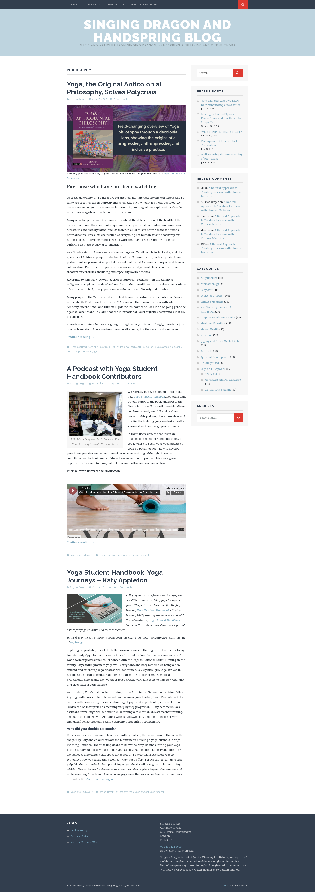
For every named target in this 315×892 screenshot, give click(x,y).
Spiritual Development (215, 357)
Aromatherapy (210, 284)
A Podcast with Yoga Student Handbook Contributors (112, 372)
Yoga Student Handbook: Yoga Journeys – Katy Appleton (115, 576)
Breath (103, 555)
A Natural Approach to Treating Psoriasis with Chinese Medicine (221, 192)
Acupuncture (209, 278)
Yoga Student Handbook (164, 620)
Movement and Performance (223, 379)
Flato (226, 885)
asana (103, 792)
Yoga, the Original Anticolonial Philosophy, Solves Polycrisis (114, 88)
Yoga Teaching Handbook (153, 610)
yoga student (142, 555)
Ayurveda (211, 373)
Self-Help (206, 351)
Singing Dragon (78, 99)
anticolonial (123, 347)
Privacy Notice (115, 4)
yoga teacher (157, 792)
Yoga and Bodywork (99, 347)
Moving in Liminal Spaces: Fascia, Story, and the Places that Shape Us (221, 118)
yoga (94, 351)
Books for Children (212, 295)
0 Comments (121, 99)
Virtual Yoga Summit (218, 389)
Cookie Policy (92, 4)
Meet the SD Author (213, 323)
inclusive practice (159, 347)
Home (74, 4)
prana (124, 555)
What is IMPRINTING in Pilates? (221, 131)
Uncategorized (79, 347)
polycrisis (72, 351)
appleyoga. (77, 642)
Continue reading (80, 337)
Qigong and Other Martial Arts (220, 341)
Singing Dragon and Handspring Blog (157, 31)
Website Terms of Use (144, 4)
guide (146, 347)
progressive (84, 351)
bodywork (136, 347)
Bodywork (207, 290)
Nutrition (207, 335)
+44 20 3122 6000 (171, 846)
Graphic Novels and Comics (218, 317)
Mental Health (210, 329)
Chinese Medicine (212, 301)
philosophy (176, 347)
